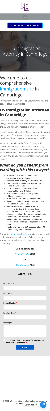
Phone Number (10, 303)
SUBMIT (25, 347)
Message (7, 323)
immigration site (17, 89)
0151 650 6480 (22, 254)
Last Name (8, 293)
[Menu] (25, 17)
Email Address (9, 313)
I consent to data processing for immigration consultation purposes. (25, 341)
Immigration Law (21, 234)
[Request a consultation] (43, 404)
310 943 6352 (22, 264)
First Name (8, 283)
